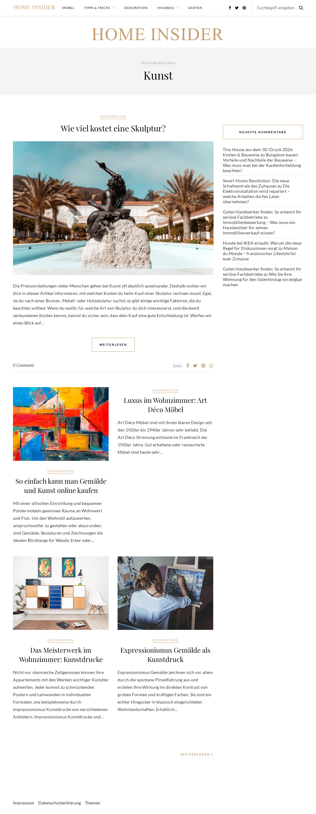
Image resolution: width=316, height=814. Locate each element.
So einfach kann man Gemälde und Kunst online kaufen (60, 485)
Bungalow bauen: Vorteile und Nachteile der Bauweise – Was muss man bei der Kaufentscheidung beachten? (262, 162)
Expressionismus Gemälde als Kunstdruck (165, 654)
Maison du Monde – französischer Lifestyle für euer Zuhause (260, 253)
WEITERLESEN (196, 754)
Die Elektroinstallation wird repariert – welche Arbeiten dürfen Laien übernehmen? (256, 193)
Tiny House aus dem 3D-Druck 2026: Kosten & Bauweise (258, 152)
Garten (195, 8)
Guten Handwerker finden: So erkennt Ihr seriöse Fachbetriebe (262, 214)
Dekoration (136, 8)
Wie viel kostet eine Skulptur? (113, 128)
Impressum (23, 802)
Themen (92, 802)
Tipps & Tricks (97, 8)
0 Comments (23, 365)
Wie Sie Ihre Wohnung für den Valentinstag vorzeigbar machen (262, 279)
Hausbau (165, 8)
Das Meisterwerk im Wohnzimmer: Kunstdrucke (61, 654)
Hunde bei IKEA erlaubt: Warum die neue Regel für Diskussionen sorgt (262, 245)
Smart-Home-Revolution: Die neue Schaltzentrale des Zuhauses (256, 183)
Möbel (68, 8)
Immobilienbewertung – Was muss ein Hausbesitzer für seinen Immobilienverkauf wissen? (259, 227)
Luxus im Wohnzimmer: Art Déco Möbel (165, 404)
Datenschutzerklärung (59, 802)
